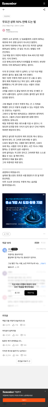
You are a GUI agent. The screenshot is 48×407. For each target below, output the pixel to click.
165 (7, 234)
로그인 (17, 293)
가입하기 (24, 400)
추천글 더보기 (23, 361)
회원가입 (30, 293)
